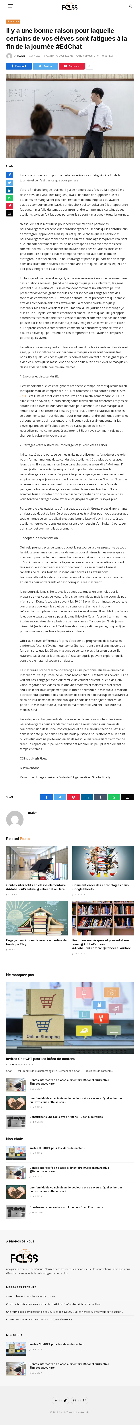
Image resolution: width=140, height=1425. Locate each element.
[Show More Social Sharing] (89, 66)
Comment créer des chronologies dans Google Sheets (100, 887)
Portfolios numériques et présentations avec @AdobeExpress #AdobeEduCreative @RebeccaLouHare (101, 944)
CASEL (24, 396)
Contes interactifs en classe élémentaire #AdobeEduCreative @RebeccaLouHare (36, 887)
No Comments (87, 55)
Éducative (13, 21)
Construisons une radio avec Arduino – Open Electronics (66, 1116)
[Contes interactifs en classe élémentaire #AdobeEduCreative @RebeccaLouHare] (37, 863)
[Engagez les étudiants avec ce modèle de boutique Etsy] (37, 918)
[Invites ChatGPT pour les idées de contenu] (70, 1018)
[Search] (130, 6)
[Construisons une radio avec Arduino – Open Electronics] (16, 1122)
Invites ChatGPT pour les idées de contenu (40, 1059)
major (21, 55)
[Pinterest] (9, 206)
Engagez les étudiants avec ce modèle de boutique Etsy (36, 942)
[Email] (9, 213)
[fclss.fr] (70, 6)
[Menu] (10, 6)
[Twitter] (9, 183)
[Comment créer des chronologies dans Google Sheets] (103, 863)
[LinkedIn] (9, 190)
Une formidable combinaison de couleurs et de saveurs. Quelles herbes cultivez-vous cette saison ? (76, 1100)
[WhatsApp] (9, 198)
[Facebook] (9, 175)
